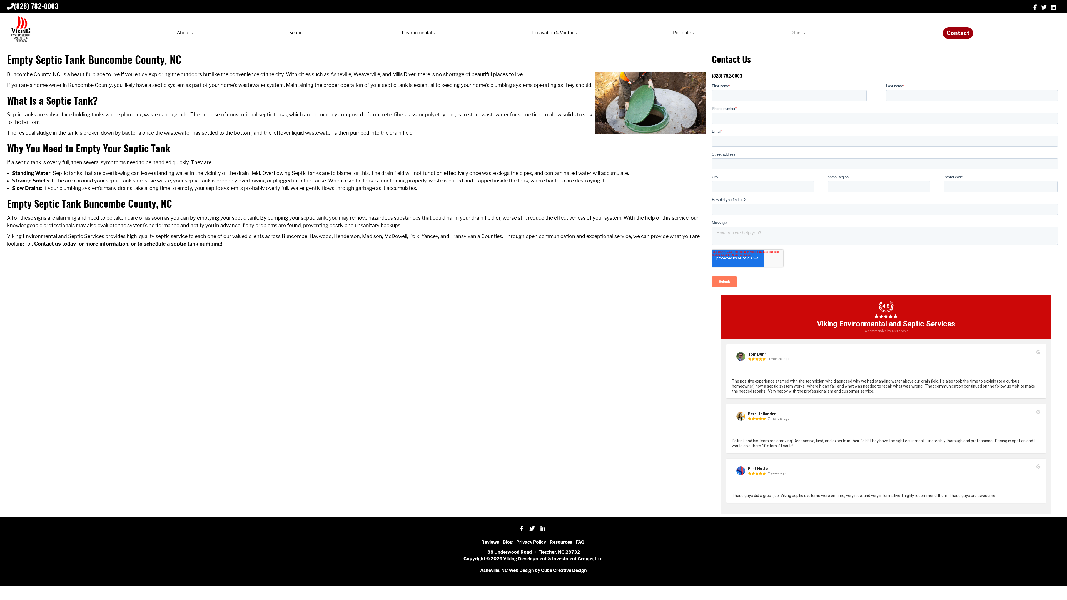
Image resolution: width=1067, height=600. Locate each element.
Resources (561, 542)
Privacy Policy (531, 542)
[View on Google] (1038, 352)
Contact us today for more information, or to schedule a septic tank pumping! (128, 244)
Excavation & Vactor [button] (553, 32)
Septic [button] (296, 32)
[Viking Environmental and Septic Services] (20, 29)
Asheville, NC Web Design (507, 570)
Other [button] (796, 32)
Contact (957, 33)
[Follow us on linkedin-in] (542, 528)
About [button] (184, 32)
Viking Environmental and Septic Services (886, 323)
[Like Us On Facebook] (1035, 6)
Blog (508, 542)
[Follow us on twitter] (532, 528)
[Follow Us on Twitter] (1044, 6)
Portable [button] (682, 32)
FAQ (580, 542)
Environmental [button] (417, 32)
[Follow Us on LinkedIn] (1053, 6)
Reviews (490, 542)
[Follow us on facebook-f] (522, 528)
